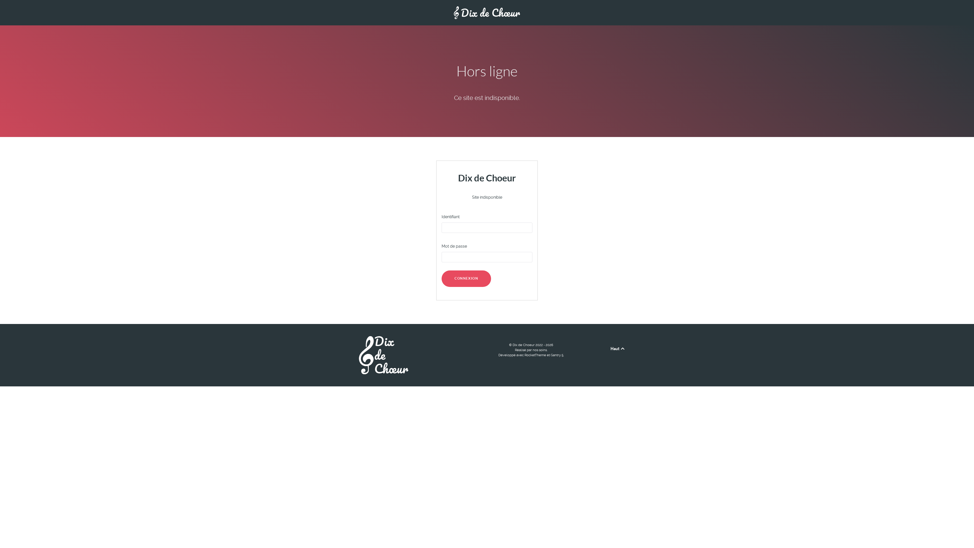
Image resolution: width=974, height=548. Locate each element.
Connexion (466, 278)
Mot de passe (454, 246)
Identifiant (451, 216)
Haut (615, 348)
